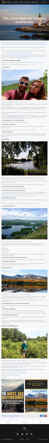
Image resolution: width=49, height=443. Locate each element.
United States (17, 415)
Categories (15, 2)
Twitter (22, 434)
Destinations (8, 2)
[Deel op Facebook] (41, 416)
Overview (24, 422)
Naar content (24, 34)
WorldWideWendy (4, 1)
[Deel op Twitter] (43, 416)
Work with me (27, 2)
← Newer (8, 422)
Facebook (17, 434)
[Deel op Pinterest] (46, 416)
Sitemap (27, 439)
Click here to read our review (7, 195)
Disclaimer (22, 439)
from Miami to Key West (15, 375)
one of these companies (24, 54)
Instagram (26, 434)
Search (45, 2)
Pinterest (44, 44)
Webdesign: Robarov (43, 439)
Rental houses (35, 2)
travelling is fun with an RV (23, 57)
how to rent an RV (39, 56)
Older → (41, 422)
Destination (11, 415)
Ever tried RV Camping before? (19, 370)
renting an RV (13, 54)
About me (21, 2)
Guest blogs (6, 415)
